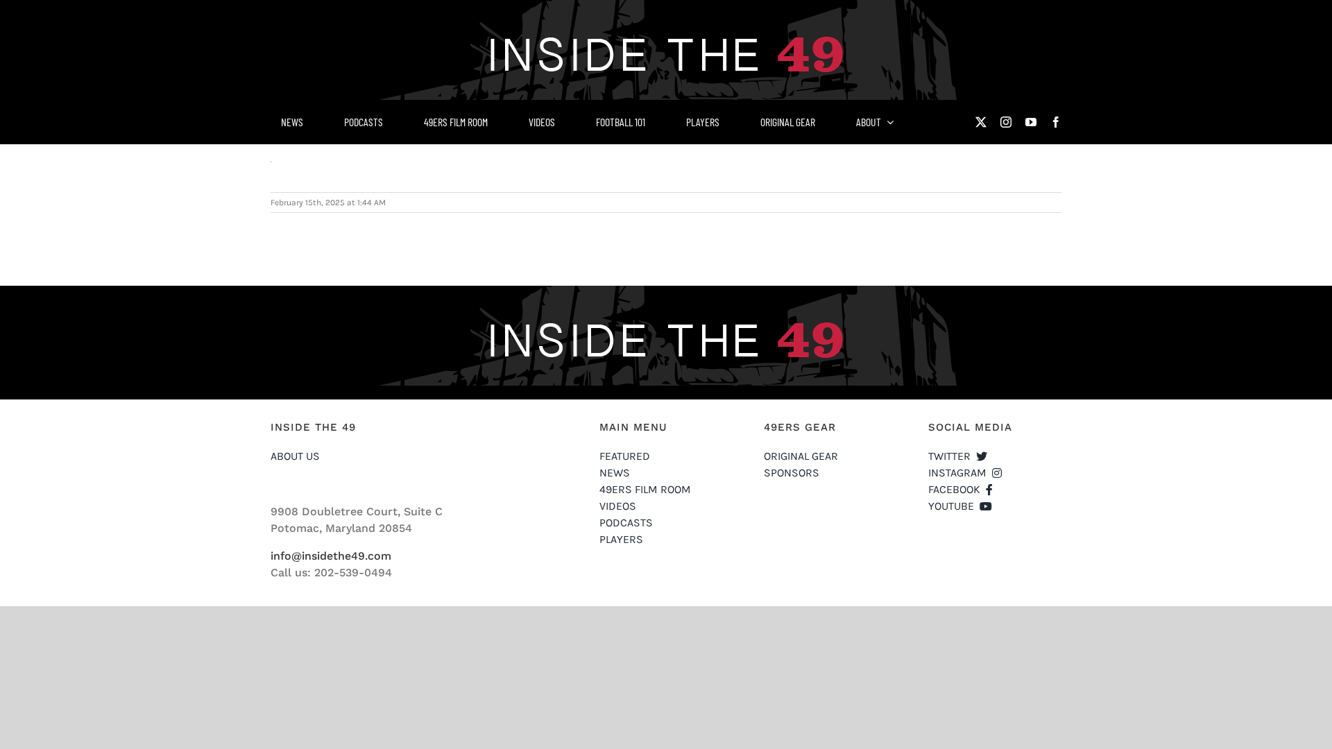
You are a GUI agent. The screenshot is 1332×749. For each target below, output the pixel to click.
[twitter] (981, 122)
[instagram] (1005, 122)
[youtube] (1030, 122)
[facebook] (1055, 122)
